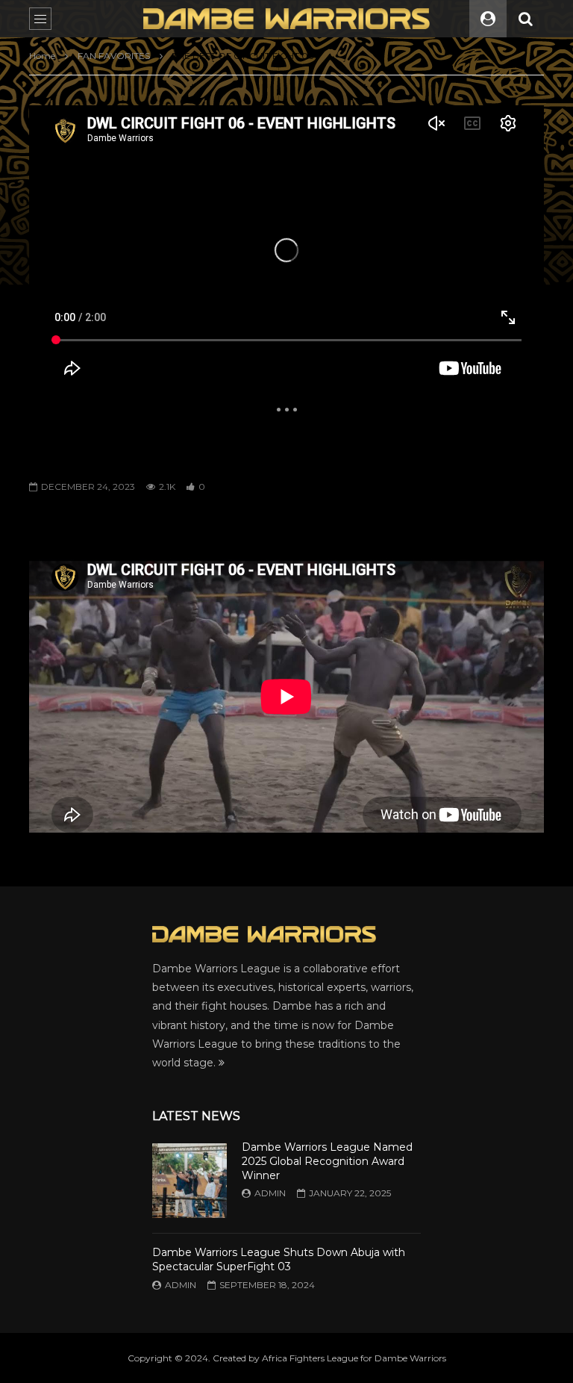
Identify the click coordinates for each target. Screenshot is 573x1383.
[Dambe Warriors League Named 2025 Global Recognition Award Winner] (189, 1180)
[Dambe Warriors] (286, 18)
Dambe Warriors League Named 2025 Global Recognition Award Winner (327, 1161)
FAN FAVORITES (114, 55)
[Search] (525, 18)
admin (270, 1193)
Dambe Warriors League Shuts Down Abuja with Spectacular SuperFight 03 (278, 1259)
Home (42, 55)
